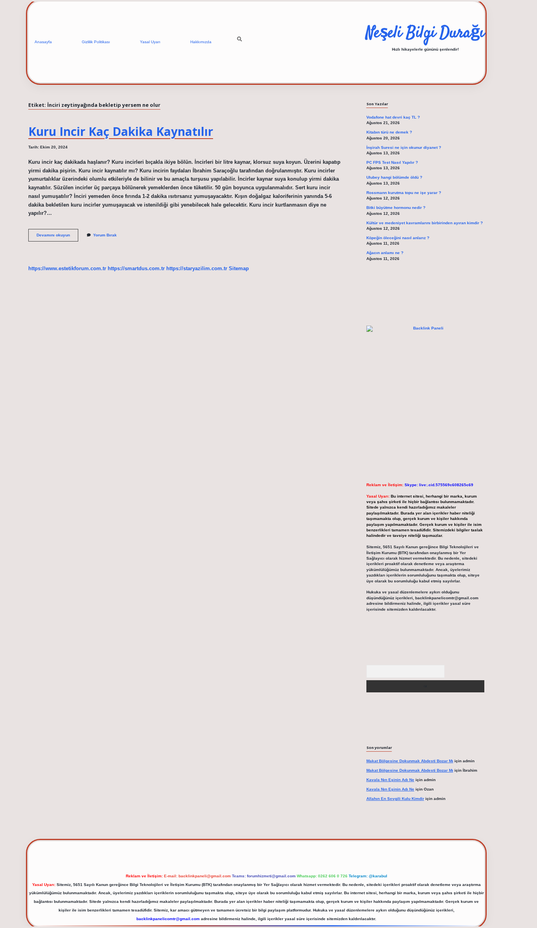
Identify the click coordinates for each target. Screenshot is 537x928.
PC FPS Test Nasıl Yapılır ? (392, 162)
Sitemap (239, 268)
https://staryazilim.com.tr (196, 268)
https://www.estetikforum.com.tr (67, 268)
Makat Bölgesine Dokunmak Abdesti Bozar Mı (409, 761)
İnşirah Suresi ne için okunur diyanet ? (403, 147)
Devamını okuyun (57, 237)
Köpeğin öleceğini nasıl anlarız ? (397, 238)
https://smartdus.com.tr (136, 268)
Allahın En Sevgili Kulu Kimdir (395, 798)
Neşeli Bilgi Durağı (425, 33)
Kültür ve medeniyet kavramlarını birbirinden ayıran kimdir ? (424, 223)
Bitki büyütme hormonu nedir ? (395, 207)
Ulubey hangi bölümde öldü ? (394, 177)
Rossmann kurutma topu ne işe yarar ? (403, 192)
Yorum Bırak (105, 235)
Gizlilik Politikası (96, 42)
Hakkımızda (200, 42)
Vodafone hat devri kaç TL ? (393, 117)
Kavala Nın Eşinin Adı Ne (390, 780)
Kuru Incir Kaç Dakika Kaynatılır (120, 131)
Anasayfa (43, 42)
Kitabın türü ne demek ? (389, 132)
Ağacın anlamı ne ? (384, 253)
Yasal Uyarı (150, 42)
